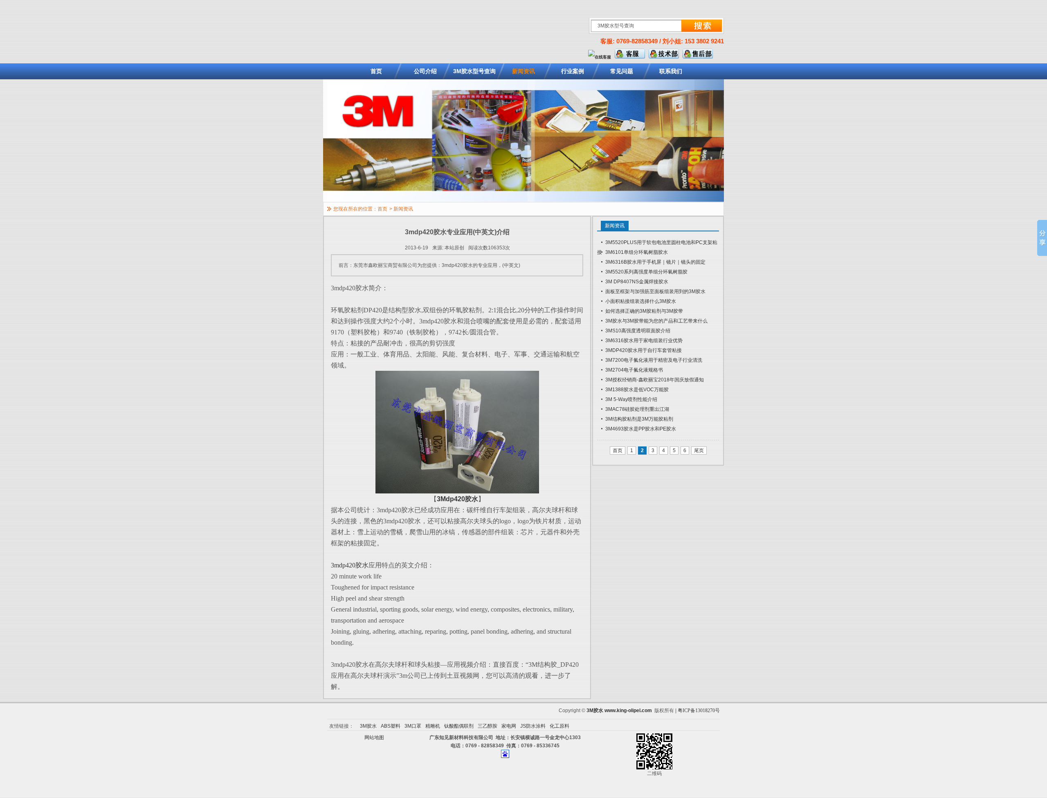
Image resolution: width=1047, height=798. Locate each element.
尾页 (699, 450)
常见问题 (621, 71)
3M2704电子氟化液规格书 (634, 370)
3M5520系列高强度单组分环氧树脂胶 (646, 272)
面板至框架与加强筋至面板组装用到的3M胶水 (655, 291)
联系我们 (670, 71)
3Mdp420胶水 (457, 498)
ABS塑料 (390, 726)
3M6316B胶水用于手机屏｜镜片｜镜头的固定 (655, 262)
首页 (376, 71)
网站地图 (374, 737)
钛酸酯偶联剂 (459, 726)
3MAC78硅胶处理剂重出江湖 (637, 409)
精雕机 (432, 726)
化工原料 (559, 726)
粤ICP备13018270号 (699, 710)
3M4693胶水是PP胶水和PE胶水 (640, 429)
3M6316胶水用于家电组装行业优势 (644, 340)
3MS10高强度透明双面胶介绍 (637, 331)
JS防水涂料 (533, 726)
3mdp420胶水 (349, 565)
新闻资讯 (523, 71)
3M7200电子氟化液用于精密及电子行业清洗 (653, 360)
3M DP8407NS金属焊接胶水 (636, 282)
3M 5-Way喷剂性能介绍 (631, 399)
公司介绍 (425, 71)
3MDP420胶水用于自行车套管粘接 (643, 350)
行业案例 (572, 71)
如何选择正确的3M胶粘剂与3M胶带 (644, 311)
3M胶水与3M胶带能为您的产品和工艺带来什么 (656, 321)
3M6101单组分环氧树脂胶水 (636, 252)
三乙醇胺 (487, 726)
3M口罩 (412, 726)
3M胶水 (594, 710)
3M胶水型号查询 (474, 71)
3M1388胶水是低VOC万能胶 (637, 389)
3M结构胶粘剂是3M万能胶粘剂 (639, 419)
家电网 (508, 726)
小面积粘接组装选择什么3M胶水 (640, 301)
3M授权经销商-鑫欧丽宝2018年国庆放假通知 (654, 380)
